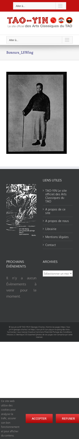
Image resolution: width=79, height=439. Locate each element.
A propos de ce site (55, 211)
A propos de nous (57, 221)
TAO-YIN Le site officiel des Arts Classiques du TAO (56, 196)
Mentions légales (57, 237)
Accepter (39, 418)
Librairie (50, 229)
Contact (50, 245)
